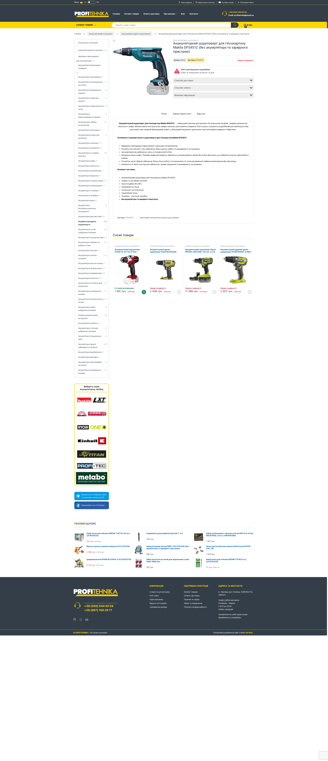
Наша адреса (186, 2)
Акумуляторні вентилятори (91, 171)
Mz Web (249, 632)
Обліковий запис (247, 2)
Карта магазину (156, 599)
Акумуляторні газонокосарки (92, 181)
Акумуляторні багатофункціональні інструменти (92, 208)
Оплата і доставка (151, 14)
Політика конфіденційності (195, 607)
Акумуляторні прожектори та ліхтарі (92, 300)
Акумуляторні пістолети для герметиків (92, 284)
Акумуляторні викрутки (89, 176)
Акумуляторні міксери (89, 250)
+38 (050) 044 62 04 (237, 12)
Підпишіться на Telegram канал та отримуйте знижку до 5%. (93, 496)
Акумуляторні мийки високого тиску (92, 107)
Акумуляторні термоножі (90, 148)
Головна (116, 14)
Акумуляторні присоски (89, 166)
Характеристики (182, 114)
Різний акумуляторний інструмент (92, 316)
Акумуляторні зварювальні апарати (92, 91)
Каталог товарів (131, 14)
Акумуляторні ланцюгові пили (92, 237)
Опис (164, 114)
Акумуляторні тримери (89, 195)
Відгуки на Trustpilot (158, 603)
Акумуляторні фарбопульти (91, 352)
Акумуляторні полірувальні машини (92, 292)
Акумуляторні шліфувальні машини (92, 371)
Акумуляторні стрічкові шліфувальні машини (92, 329)
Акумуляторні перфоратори (91, 273)
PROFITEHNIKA (81, 632)
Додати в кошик (143, 292)
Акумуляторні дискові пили (91, 216)
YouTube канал (228, 2)
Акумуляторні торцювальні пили (92, 337)
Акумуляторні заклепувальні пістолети (92, 83)
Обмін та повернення (193, 603)
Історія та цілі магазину (160, 592)
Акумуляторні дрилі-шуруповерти (136, 34)
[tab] (164, 115)
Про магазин (169, 14)
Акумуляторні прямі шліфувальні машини (92, 308)
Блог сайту (154, 595)
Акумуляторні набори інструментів (92, 123)
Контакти (194, 14)
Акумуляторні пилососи (90, 278)
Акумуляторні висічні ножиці (91, 263)
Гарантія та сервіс (191, 599)
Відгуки (201, 114)
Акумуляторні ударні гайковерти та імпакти (92, 345)
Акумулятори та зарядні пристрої (92, 154)
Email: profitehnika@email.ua (241, 15)
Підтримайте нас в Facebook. (93, 505)
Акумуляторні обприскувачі (91, 268)
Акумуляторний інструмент (100, 34)
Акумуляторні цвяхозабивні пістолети (92, 363)
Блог (183, 14)
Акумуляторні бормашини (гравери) (89, 66)
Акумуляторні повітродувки (91, 185)
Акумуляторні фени (87, 200)
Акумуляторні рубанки (89, 323)
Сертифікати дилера (158, 607)
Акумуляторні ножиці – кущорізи (92, 256)
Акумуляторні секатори (89, 143)
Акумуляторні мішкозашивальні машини (92, 115)
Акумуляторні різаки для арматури (92, 136)
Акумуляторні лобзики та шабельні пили (92, 243)
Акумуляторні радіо (88, 161)
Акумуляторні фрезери (89, 357)
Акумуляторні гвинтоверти (90, 77)
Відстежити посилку (206, 2)
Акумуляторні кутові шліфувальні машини (92, 231)
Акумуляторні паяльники (90, 130)
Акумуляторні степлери (89, 190)
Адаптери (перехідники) (88, 56)
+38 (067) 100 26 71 (98, 610)
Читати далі (178, 292)
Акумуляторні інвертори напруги (92, 99)
